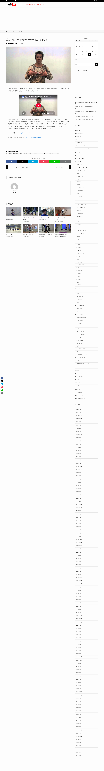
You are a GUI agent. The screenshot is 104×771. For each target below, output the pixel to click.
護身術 (78, 389)
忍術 (77, 379)
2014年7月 (78, 631)
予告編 (78, 367)
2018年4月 (78, 488)
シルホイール (80, 190)
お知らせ (78, 136)
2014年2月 (78, 647)
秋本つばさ (79, 142)
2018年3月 (78, 491)
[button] (11, 161)
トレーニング (80, 199)
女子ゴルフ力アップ (82, 187)
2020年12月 (79, 415)
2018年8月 (78, 475)
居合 (79, 267)
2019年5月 (78, 450)
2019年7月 (78, 444)
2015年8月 (78, 590)
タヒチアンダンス (81, 291)
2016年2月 (78, 571)
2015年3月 (78, 606)
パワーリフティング (81, 204)
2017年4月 (78, 526)
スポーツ (78, 161)
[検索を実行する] (96, 64)
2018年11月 (79, 466)
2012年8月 (78, 704)
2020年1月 (78, 431)
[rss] (95, 1)
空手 (78, 282)
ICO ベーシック (81, 334)
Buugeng (10, 153)
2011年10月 (79, 736)
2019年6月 (78, 447)
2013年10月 (79, 660)
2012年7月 (78, 707)
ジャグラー (30, 153)
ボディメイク (80, 343)
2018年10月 (79, 469)
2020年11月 (79, 418)
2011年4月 (78, 755)
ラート (78, 227)
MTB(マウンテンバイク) (83, 167)
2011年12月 (79, 730)
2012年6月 (78, 711)
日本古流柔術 (81, 253)
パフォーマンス (11, 43)
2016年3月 (78, 568)
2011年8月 (78, 742)
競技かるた (80, 176)
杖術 (79, 256)
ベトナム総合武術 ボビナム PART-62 (84, 116)
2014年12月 (79, 615)
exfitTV (78, 130)
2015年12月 (79, 577)
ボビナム (80, 244)
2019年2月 (78, 460)
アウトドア (79, 164)
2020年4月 (78, 421)
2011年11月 (79, 733)
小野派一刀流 (81, 265)
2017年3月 (78, 530)
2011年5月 (78, 752)
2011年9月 (78, 739)
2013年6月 (78, 672)
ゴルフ (78, 184)
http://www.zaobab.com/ (26, 133)
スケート (79, 193)
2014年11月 (79, 618)
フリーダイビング (81, 207)
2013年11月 (79, 657)
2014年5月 (78, 638)
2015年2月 (78, 609)
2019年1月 (78, 463)
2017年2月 (78, 533)
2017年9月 (78, 510)
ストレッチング (80, 331)
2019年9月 (78, 437)
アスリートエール (80, 145)
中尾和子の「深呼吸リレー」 (84, 348)
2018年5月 (78, 485)
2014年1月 (78, 650)
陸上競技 (79, 285)
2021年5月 (78, 409)
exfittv (21, 153)
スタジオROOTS (44, 153)
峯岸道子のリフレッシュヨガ (83, 363)
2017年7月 (78, 517)
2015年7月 (78, 593)
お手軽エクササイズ (81, 317)
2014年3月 (78, 644)
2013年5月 (78, 676)
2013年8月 (78, 666)
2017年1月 (78, 536)
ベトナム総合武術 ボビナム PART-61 (84, 119)
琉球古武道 (80, 270)
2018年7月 (78, 479)
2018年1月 (78, 498)
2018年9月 (78, 472)
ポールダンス (80, 296)
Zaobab (25, 153)
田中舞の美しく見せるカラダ (84, 354)
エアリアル (79, 308)
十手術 (79, 250)
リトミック (79, 299)
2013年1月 (78, 688)
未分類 (78, 382)
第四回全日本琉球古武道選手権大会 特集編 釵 (86, 112)
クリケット (79, 179)
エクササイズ (80, 328)
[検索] (97, 1)
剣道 (77, 370)
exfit (14, 192)
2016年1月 (78, 574)
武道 (78, 259)
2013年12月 (79, 653)
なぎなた (80, 262)
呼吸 (78, 346)
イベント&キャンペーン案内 (83, 149)
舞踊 (78, 302)
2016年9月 (78, 549)
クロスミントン (80, 181)
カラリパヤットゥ (82, 242)
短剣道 (79, 273)
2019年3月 (78, 456)
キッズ (78, 152)
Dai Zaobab (15, 153)
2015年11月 (79, 580)
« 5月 (76, 59)
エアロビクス (80, 326)
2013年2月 (78, 685)
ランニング (79, 216)
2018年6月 (78, 482)
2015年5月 (78, 599)
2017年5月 (78, 523)
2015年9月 (78, 587)
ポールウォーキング (82, 170)
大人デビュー (79, 373)
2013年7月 (78, 669)
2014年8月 (78, 628)
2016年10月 (79, 545)
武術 (78, 239)
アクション (79, 139)
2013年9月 (78, 663)
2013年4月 (78, 679)
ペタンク (79, 210)
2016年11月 (79, 542)
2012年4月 (78, 717)
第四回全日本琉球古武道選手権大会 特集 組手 (86, 103)
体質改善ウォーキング (83, 323)
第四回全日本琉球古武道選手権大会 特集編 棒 (86, 107)
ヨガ (77, 360)
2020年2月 (78, 428)
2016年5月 (78, 561)
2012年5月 (78, 714)
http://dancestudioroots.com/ (33, 137)
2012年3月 (78, 720)
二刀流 (79, 247)
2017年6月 (78, 520)
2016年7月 (78, 555)
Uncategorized (79, 133)
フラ (78, 293)
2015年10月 (79, 584)
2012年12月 (79, 692)
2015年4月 (78, 603)
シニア (78, 155)
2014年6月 (78, 634)
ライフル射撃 (80, 213)
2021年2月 (78, 412)
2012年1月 (78, 726)
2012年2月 (78, 723)
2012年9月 (78, 701)
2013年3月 (78, 682)
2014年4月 (78, 641)
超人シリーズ (79, 395)
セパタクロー (80, 196)
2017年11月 (79, 504)
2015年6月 (78, 596)
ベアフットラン (81, 224)
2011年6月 (78, 749)
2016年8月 (78, 552)
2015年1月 (78, 612)
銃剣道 (79, 279)
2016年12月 (79, 539)
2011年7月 (78, 745)
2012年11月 (79, 695)
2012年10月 (79, 698)
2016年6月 (78, 558)
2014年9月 (78, 625)
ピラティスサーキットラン (84, 222)
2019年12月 (79, 434)
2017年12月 (79, 501)
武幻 (16, 43)
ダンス (78, 288)
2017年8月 (78, 514)
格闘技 (78, 236)
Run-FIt (79, 219)
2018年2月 (78, 495)
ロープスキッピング (81, 230)
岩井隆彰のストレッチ (83, 340)
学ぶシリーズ (79, 376)
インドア (79, 173)
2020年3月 (78, 425)
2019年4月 (78, 453)
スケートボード (80, 158)
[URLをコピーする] (65, 161)
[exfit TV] (14, 4)
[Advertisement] (52, 18)
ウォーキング (80, 320)
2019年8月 (78, 441)
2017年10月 (79, 507)
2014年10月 (79, 622)
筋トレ (78, 351)
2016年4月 (78, 564)
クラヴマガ (79, 392)
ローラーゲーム (80, 233)
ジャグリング (36, 153)
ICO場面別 (80, 337)
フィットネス (79, 314)
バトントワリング (81, 202)
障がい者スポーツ (80, 398)
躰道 (79, 276)
